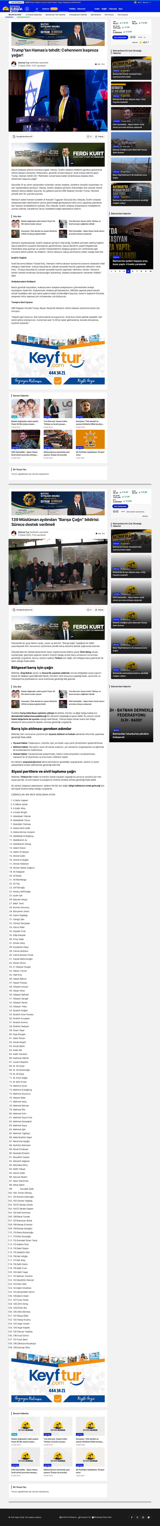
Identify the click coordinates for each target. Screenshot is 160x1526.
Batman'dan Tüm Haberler (55, 15)
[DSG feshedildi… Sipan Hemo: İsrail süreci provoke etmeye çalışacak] (82, 234)
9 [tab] (145, 271)
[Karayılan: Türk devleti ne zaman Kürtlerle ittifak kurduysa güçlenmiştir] (34, 234)
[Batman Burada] (12, 8)
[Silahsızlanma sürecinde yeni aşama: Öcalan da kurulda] (58, 444)
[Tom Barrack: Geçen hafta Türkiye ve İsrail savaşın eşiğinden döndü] (82, 224)
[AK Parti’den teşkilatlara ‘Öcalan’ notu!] (90, 444)
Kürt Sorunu (109, 15)
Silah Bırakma (96, 15)
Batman (116, 71)
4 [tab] (124, 271)
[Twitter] (137, 1517)
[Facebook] (132, 1517)
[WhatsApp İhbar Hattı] (148, 1517)
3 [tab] (119, 271)
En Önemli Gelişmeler (34, 15)
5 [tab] (128, 271)
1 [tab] (111, 271)
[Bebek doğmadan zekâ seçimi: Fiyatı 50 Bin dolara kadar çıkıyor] (34, 224)
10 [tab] (150, 271)
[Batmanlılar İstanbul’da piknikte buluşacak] (131, 716)
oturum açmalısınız (40, 474)
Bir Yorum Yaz (19, 469)
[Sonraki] (149, 15)
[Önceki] (146, 15)
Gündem (116, 121)
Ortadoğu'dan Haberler (78, 15)
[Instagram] (143, 1517)
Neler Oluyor (15, 15)
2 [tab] (115, 271)
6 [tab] (132, 271)
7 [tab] (137, 271)
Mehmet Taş (23, 62)
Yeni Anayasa (122, 15)
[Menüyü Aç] (27, 8)
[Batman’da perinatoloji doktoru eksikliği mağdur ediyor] (131, 243)
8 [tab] (141, 271)
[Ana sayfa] (37, 9)
